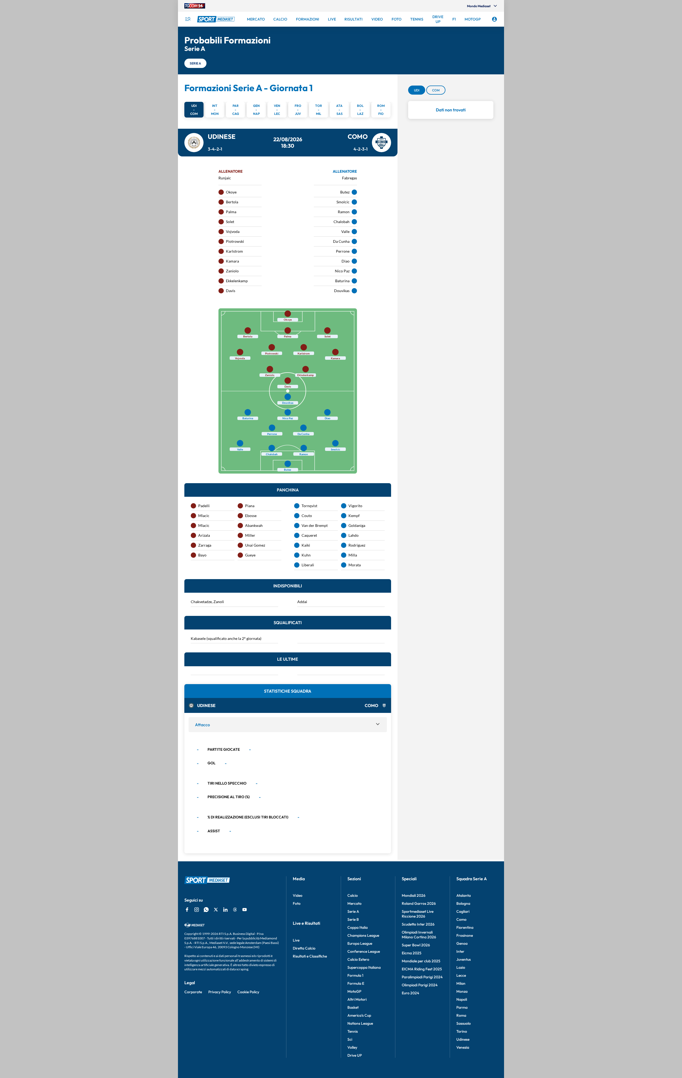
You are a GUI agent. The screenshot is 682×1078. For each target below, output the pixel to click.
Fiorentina (464, 927)
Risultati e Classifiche (310, 956)
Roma (461, 1015)
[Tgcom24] (194, 6)
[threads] (235, 909)
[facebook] (187, 909)
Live (296, 940)
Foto (297, 903)
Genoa (462, 943)
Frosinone (464, 935)
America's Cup (359, 1015)
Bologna (463, 903)
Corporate (193, 992)
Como (461, 919)
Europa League (359, 943)
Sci (349, 1039)
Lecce (461, 975)
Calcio (352, 895)
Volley (352, 1047)
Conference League (363, 951)
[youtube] (244, 909)
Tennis (352, 1031)
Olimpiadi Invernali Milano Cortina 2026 (419, 934)
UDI (416, 90)
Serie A (353, 911)
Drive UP (354, 1055)
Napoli (461, 999)
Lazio (460, 967)
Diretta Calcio (304, 948)
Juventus (463, 959)
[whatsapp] (206, 909)
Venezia (462, 1047)
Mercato (354, 903)
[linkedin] (225, 909)
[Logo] (216, 19)
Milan (460, 983)
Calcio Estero (358, 959)
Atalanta (463, 895)
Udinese (462, 1039)
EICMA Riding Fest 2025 (422, 969)
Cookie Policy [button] (248, 992)
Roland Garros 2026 (419, 903)
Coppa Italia (357, 927)
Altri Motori (357, 999)
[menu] (187, 19)
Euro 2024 (410, 993)
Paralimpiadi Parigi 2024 (422, 977)
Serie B (353, 919)
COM (436, 90)
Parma (462, 1007)
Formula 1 (355, 975)
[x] (215, 909)
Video (297, 895)
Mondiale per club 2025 (421, 961)
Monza (462, 991)
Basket (353, 1007)
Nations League (360, 1023)
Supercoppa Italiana (364, 967)
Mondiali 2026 (413, 895)
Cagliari (462, 911)
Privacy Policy (219, 992)
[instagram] (196, 909)
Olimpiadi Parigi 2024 (419, 985)
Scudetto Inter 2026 (418, 924)
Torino (461, 1031)
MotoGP (354, 991)
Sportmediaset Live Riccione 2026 (417, 914)
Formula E (355, 983)
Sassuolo (463, 1023)
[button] (195, 63)
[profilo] (494, 19)
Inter (460, 951)
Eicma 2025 (411, 953)
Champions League (363, 935)
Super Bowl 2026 (416, 945)
